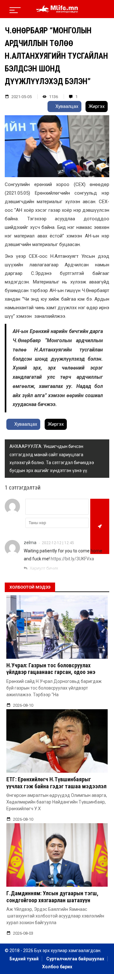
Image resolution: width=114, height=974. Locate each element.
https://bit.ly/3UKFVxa (72, 558)
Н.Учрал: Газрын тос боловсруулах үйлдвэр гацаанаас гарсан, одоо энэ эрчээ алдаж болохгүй (50, 672)
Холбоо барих (57, 966)
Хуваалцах (66, 106)
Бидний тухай (24, 958)
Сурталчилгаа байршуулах (75, 958)
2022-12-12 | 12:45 (58, 543)
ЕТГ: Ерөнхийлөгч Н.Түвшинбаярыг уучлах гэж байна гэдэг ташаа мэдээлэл (56, 783)
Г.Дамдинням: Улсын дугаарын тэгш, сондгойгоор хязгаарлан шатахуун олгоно (52, 900)
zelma (30, 542)
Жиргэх (96, 106)
